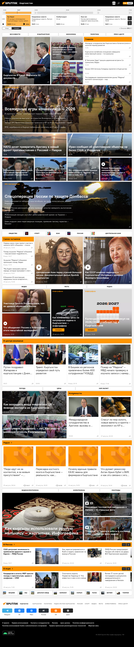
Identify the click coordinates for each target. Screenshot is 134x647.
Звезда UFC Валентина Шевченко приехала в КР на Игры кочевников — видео (38, 122)
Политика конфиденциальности (83, 623)
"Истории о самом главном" (95, 239)
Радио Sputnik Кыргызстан (64, 604)
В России (7, 544)
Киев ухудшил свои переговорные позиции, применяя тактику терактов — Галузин (37, 222)
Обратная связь (93, 626)
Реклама (55, 623)
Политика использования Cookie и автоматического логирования (24, 626)
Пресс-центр (123, 604)
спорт (87, 604)
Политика (48, 604)
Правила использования (20, 623)
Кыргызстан (37, 604)
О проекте (5, 623)
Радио (6, 442)
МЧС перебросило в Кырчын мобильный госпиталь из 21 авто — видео (35, 127)
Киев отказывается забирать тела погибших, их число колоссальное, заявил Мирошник (38, 202)
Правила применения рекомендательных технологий (67, 626)
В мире (7, 568)
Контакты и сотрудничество (40, 623)
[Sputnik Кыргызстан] (10, 5)
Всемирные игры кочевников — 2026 (66, 63)
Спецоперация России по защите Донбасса (46, 196)
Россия (80, 604)
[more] (48, 82)
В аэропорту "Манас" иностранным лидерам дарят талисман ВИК (33, 114)
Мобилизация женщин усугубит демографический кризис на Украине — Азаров (36, 215)
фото (101, 604)
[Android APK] (8, 633)
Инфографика (110, 604)
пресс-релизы (65, 623)
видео (94, 604)
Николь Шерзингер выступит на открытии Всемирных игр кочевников (35, 118)
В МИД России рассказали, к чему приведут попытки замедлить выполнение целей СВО (38, 209)
